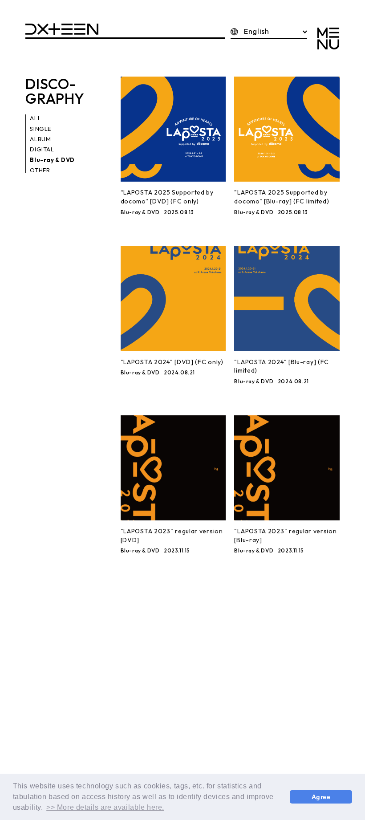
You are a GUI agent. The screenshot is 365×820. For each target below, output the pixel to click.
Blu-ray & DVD (52, 159)
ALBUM (40, 138)
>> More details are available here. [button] (105, 807)
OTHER (40, 170)
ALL (35, 118)
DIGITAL (42, 149)
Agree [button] (321, 796)
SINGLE (40, 128)
